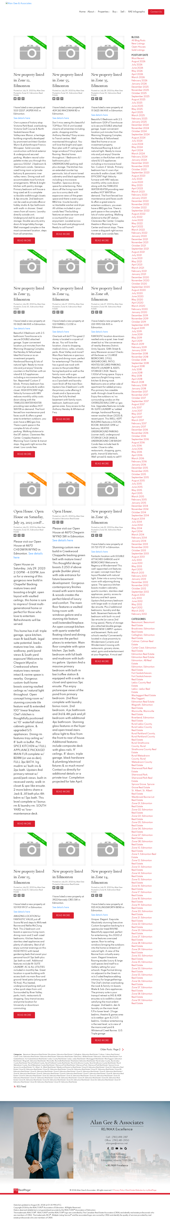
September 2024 (140, 134)
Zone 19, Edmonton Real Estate (30, 1076)
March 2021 (138, 268)
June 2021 (137, 258)
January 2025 (139, 122)
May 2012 (137, 604)
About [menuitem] (90, 12)
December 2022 (140, 201)
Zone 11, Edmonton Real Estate (65, 1071)
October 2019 (139, 322)
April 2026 (137, 74)
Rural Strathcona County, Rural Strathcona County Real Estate (93, 1063)
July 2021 (137, 255)
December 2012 (140, 582)
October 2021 (139, 246)
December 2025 (140, 87)
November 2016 (140, 433)
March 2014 (138, 535)
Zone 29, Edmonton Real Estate (89, 1078)
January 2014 (139, 541)
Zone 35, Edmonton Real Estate (30, 1080)
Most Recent (138, 58)
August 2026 (138, 61)
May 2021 (137, 262)
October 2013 (139, 550)
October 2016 (139, 436)
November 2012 (140, 585)
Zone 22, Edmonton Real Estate (101, 1076)
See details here (22, 118)
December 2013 (140, 544)
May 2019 (137, 338)
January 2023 (139, 198)
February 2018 (139, 385)
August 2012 (138, 595)
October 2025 (139, 93)
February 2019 (139, 347)
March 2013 (138, 573)
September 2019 (140, 325)
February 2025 (139, 119)
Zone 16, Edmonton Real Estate (71, 1073)
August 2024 (138, 138)
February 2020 (140, 309)
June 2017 (137, 411)
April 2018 (137, 379)
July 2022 (137, 217)
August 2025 (138, 100)
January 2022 (139, 236)
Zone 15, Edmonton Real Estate (48, 1073)
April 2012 (137, 608)
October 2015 (139, 474)
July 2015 (137, 484)
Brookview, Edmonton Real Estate (60, 1054)
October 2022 (139, 208)
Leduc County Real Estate (57, 1059)
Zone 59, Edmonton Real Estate (65, 1082)
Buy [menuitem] (114, 12)
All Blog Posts (138, 40)
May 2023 (137, 185)
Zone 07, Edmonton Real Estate (102, 1069)
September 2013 (140, 554)
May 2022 (137, 223)
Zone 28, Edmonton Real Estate (65, 1078)
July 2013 (137, 560)
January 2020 (139, 312)
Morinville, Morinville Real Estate (58, 1061)
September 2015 (140, 477)
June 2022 (137, 220)
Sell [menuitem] (122, 12)
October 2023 (139, 169)
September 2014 (140, 515)
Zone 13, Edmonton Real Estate (111, 1071)
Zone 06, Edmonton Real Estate (78, 1069)
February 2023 (139, 195)
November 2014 (140, 509)
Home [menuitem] (82, 12)
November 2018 (140, 357)
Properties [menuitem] (103, 12)
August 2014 (138, 519)
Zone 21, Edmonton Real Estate (78, 1076)
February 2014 (139, 538)
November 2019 (140, 319)
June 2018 (137, 373)
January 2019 (139, 350)
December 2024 (140, 125)
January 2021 (139, 274)
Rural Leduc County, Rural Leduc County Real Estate (142, 727)
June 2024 (137, 144)
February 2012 (139, 614)
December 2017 (140, 392)
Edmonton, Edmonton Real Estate (106, 1056)
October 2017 (139, 398)
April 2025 (137, 112)
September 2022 (140, 211)
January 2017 (139, 427)
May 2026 (137, 71)
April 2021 (137, 265)
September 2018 (140, 363)
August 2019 (138, 328)
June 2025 (137, 106)
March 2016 (138, 458)
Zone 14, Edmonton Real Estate (25, 1073)
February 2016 (139, 462)
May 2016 (137, 452)
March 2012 (138, 611)
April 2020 (137, 303)
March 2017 (138, 420)
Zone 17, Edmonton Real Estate (94, 1073)
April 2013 (137, 569)
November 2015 (140, 471)
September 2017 (140, 401)
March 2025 (138, 115)
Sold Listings (138, 50)
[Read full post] (30, 54)
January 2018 (139, 389)
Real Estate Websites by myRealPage (141, 1190)
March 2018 (138, 382)
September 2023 (140, 173)
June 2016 (137, 449)
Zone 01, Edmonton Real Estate (93, 1067)
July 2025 (137, 103)
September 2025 (140, 96)
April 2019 (137, 341)
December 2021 (140, 239)
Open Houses (139, 47)
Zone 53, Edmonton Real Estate (54, 1080)
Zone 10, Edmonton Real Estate (41, 1071)
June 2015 (137, 487)
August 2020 (139, 290)
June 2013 (137, 563)
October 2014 (139, 512)
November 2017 (140, 395)
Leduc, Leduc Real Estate (76, 1059)
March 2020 (138, 306)
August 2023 (138, 176)
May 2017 (137, 414)
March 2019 (138, 344)
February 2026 (139, 81)
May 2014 (137, 528)
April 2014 (137, 531)
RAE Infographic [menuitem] (136, 12)
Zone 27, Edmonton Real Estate (41, 1078)
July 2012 (137, 598)
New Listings (138, 44)
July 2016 (137, 446)
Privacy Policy (119, 1190)
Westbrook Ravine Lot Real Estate (69, 1067)
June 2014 (137, 525)
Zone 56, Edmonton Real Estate (102, 1080)
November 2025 (140, 90)
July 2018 (137, 369)
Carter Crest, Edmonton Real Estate (26, 1056)
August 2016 (138, 443)
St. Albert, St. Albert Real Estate (44, 1067)
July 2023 (137, 179)
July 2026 (137, 65)
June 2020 (137, 296)
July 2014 (137, 522)
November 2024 (140, 128)
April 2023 (137, 188)
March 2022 (138, 230)
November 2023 (140, 166)
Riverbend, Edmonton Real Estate (83, 1061)
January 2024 (139, 160)
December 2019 (140, 316)
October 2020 (139, 284)
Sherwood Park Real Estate (65, 1065)
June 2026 (137, 68)
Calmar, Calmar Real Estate (109, 1054)
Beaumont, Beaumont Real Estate (35, 1054)
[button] (156, 12)
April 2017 (137, 417)
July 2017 (137, 408)
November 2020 (140, 281)
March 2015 (138, 497)
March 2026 (138, 77)
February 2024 (139, 157)
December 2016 (140, 430)
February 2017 (139, 423)
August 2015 (138, 481)
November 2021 (140, 242)
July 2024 (137, 141)
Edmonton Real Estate (69, 519)
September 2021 (140, 249)
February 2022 (139, 233)
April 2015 (137, 493)
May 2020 (137, 300)
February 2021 (139, 271)
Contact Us (156, 12)
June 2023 (137, 182)
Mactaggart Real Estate (95, 1059)
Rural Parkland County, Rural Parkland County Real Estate (49, 1063)
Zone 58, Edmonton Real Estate (41, 1082)
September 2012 (140, 592)
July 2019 (137, 331)
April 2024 (137, 150)
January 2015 (139, 503)
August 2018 (138, 366)
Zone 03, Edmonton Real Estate (30, 1069)
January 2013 (139, 579)
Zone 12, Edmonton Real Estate (88, 1071)
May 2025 (137, 109)
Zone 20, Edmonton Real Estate (54, 1076)
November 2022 (140, 204)
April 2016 (137, 455)
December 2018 (140, 354)
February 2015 (139, 500)
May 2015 (137, 490)
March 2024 (138, 154)
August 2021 (138, 252)
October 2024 (139, 131)
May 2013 (137, 566)
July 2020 (137, 293)
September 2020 (141, 287)
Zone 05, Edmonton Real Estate (54, 1069)
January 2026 (139, 84)
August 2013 (138, 557)
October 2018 (139, 360)
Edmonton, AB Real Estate (83, 1056)
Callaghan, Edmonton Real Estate (86, 1054)
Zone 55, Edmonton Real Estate (78, 1080)
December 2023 (140, 163)
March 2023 (138, 192)
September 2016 (140, 439)
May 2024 (137, 147)
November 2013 (140, 547)
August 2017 (138, 404)
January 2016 (139, 465)
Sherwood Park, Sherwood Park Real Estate (92, 1065)
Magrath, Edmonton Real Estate (34, 1061)
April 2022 (137, 227)
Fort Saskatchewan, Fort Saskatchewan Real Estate (142, 676)
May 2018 (137, 376)
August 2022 (138, 214)
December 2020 (140, 277)
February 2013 (139, 576)
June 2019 (137, 334)
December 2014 (140, 506)
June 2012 (137, 601)
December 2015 (140, 468)
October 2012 (139, 589)
